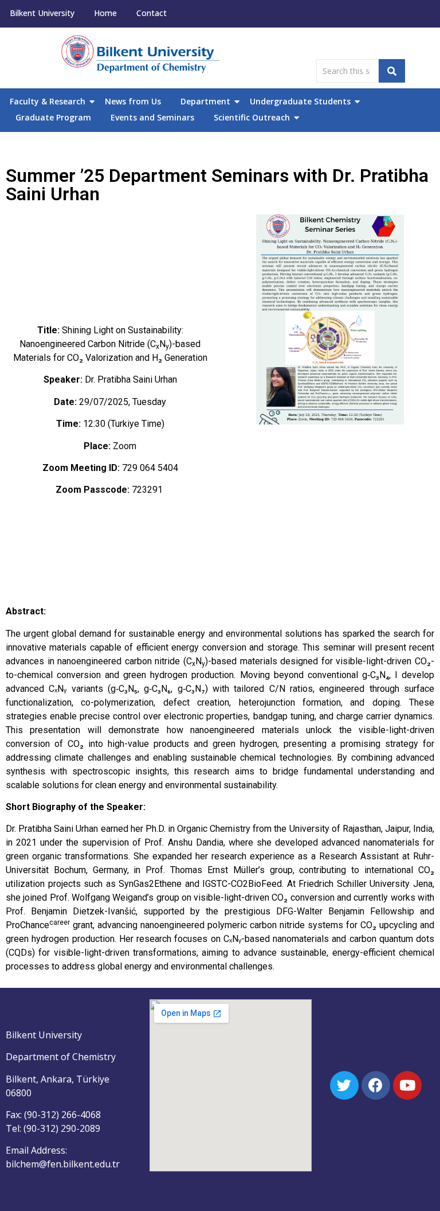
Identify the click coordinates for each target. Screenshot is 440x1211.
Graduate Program (53, 117)
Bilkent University (42, 12)
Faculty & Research (47, 101)
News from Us (133, 101)
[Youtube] (407, 1085)
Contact (151, 12)
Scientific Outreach (252, 117)
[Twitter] (344, 1085)
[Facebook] (376, 1085)
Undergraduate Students (300, 101)
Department (205, 101)
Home (105, 12)
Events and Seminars (152, 117)
